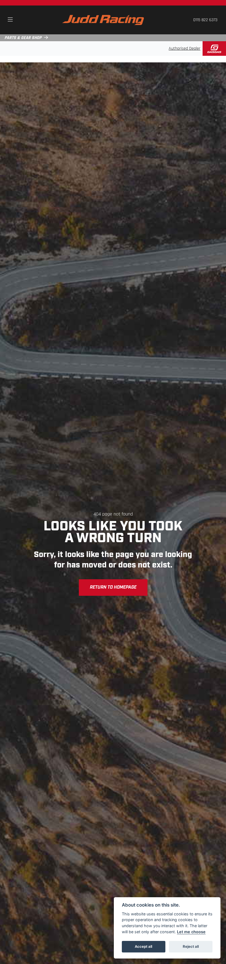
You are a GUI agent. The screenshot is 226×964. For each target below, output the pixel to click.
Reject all (191, 946)
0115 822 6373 (205, 20)
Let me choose (191, 931)
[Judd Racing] (103, 20)
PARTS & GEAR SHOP (22, 38)
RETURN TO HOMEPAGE (113, 587)
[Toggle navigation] (10, 20)
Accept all (143, 946)
